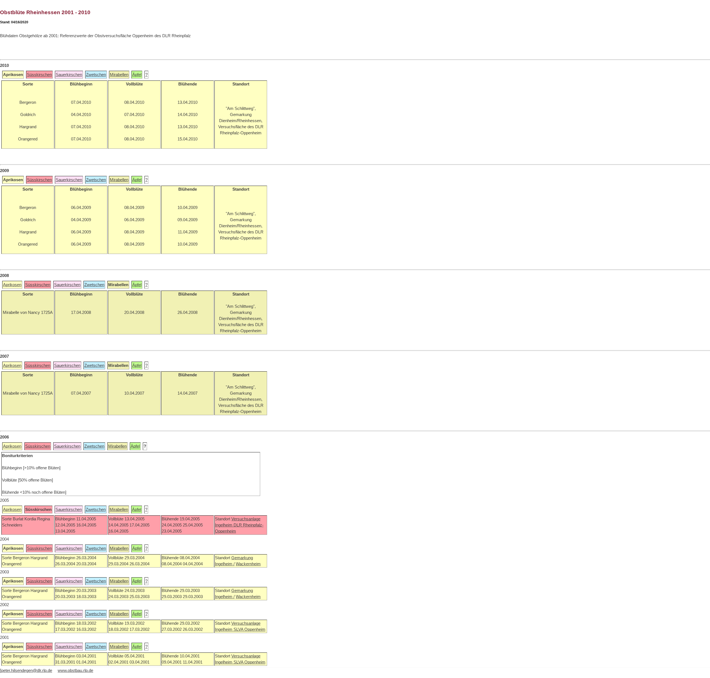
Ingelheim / (225, 564)
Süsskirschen (39, 74)
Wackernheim (248, 564)
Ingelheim (224, 525)
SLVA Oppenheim (249, 629)
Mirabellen (119, 74)
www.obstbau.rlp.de (75, 670)
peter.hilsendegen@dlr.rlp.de (26, 670)
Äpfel (136, 74)
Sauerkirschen (69, 74)
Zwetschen (96, 74)
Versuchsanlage (245, 519)
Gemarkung (242, 558)
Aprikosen (12, 285)
